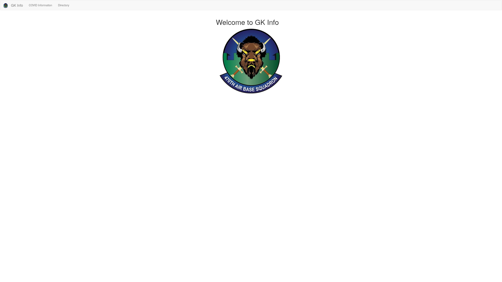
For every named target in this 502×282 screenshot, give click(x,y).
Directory (63, 5)
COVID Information (40, 5)
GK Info (17, 5)
